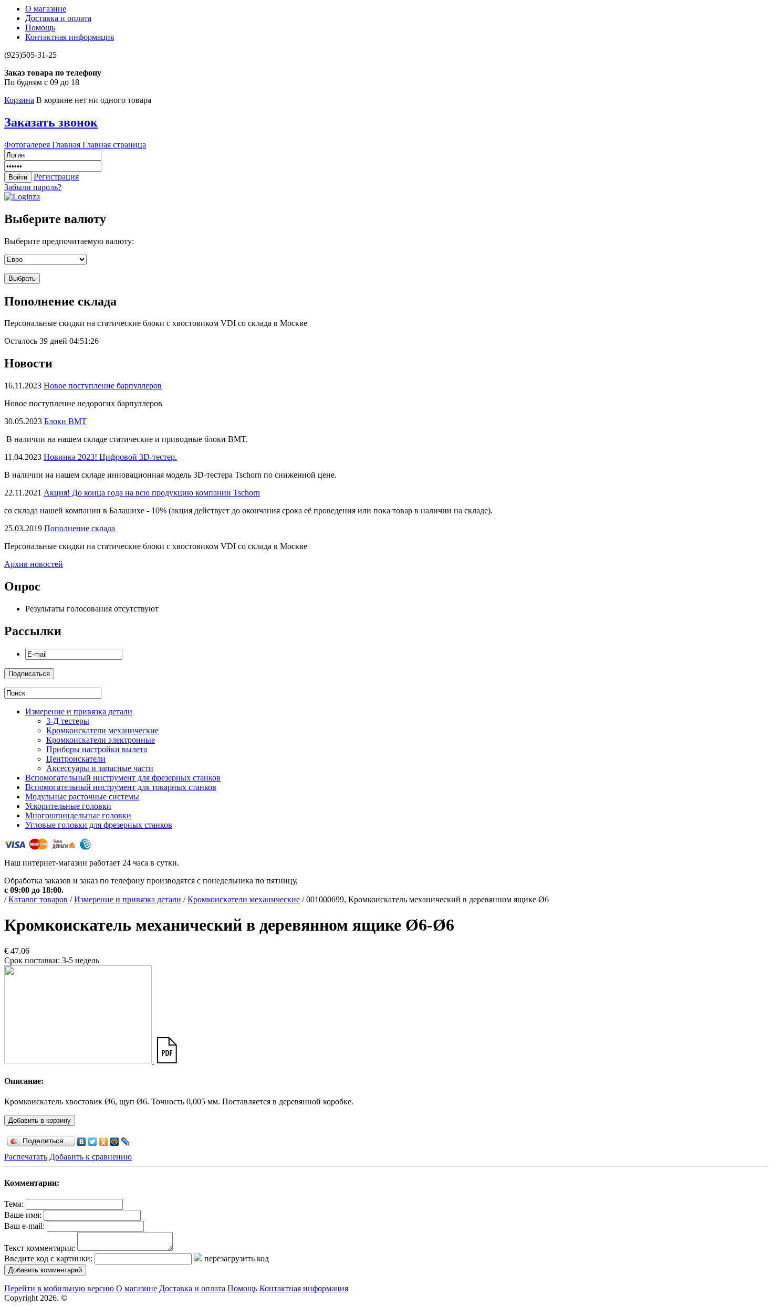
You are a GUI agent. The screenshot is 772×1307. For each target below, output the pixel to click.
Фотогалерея (28, 144)
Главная (67, 144)
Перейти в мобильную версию (59, 1288)
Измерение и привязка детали (78, 711)
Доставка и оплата (58, 18)
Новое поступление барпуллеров (103, 385)
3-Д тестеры (67, 720)
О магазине (45, 8)
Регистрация (56, 176)
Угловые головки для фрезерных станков (98, 824)
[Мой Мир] (114, 1141)
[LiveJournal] (125, 1141)
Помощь (40, 27)
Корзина (19, 100)
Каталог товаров (38, 899)
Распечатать (25, 1156)
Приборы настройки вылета (96, 749)
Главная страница (114, 144)
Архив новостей (33, 564)
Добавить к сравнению (90, 1156)
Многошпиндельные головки (78, 815)
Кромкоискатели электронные (100, 739)
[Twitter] (92, 1141)
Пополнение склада (79, 528)
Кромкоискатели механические (102, 730)
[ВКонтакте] (81, 1141)
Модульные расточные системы (82, 796)
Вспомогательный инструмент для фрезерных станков (123, 777)
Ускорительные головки (68, 806)
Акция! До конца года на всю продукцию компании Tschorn (152, 492)
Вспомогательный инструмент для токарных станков (120, 787)
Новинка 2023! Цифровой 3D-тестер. (110, 456)
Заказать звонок (51, 122)
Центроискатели (76, 758)
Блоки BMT (65, 421)
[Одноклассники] (103, 1141)
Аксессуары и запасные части (99, 768)
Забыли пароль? (32, 187)
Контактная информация (69, 37)
